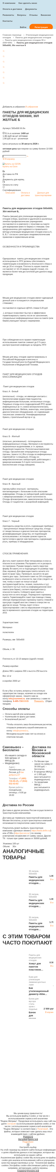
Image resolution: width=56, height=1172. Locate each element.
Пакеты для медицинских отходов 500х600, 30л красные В (36, 903)
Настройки (22, 1139)
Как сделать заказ (27, 3)
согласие (11, 1124)
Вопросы (21, 15)
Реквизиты (8, 15)
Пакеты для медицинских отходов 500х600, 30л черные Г (36, 880)
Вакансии (46, 15)
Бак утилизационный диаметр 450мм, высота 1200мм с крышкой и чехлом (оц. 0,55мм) (39, 991)
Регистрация (41, 27)
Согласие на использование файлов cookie (10, 1108)
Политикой (42, 1129)
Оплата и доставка (12, 9)
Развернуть (28, 1137)
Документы (31, 9)
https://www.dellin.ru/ (41, 830)
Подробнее (28, 1142)
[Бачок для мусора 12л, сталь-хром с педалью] (15, 1009)
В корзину (10, 159)
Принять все (33, 1139)
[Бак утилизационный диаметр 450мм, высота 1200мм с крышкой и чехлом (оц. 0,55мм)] (15, 985)
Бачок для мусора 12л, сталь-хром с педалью (34, 1015)
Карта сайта (43, 1090)
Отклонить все (33, 1171)
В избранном (31, 107)
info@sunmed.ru (20, 731)
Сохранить (22, 1171)
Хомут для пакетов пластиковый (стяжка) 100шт (36, 966)
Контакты (8, 21)
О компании (9, 3)
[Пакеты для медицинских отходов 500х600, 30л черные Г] (15, 877)
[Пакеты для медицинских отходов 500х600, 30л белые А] (15, 923)
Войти (23, 27)
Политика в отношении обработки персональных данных (10, 1097)
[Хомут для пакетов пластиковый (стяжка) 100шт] (15, 962)
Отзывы (33, 15)
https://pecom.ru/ (22, 833)
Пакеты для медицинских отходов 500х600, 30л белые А (36, 926)
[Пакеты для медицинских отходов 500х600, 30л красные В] (15, 900)
